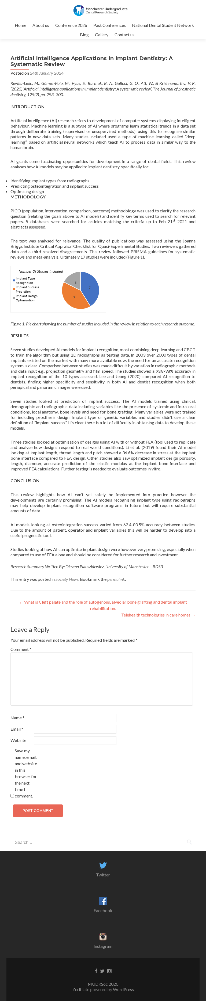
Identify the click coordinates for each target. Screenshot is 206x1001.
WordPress (123, 989)
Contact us (124, 34)
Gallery (101, 34)
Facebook (103, 910)
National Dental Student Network (163, 25)
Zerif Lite (81, 989)
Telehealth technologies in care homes (158, 614)
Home (20, 25)
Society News (67, 579)
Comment (20, 649)
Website (18, 740)
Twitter (103, 874)
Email (16, 728)
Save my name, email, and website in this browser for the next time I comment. (26, 773)
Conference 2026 (71, 25)
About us (40, 25)
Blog (84, 34)
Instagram (103, 946)
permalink (116, 579)
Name (17, 717)
